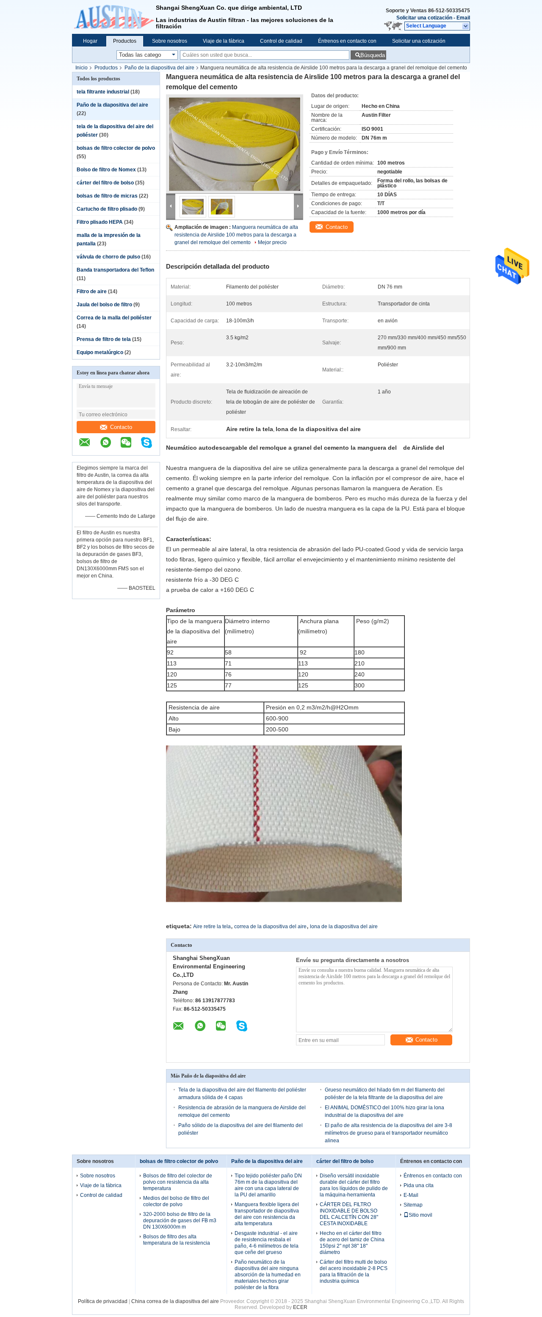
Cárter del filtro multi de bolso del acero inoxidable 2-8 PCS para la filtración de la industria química (353, 1271)
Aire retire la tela (212, 926)
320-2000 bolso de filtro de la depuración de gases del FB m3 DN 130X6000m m (179, 1220)
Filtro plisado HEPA (100, 222)
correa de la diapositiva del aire (270, 926)
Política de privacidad (102, 1301)
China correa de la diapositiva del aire (175, 1301)
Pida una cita (419, 1185)
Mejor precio (272, 242)
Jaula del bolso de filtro (104, 305)
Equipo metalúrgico (100, 352)
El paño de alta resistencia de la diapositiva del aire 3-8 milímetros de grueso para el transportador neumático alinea (388, 1133)
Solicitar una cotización (424, 18)
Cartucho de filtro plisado (107, 209)
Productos (124, 41)
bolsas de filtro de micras (107, 196)
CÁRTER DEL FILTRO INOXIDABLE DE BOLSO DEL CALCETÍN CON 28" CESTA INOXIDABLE (349, 1214)
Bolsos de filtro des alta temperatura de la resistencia (176, 1240)
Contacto (121, 427)
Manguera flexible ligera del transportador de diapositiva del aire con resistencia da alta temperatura (267, 1214)
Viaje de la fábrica (223, 41)
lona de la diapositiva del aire (344, 926)
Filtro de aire (92, 291)
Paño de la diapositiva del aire (159, 68)
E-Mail (411, 1195)
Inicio (81, 68)
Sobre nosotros (169, 41)
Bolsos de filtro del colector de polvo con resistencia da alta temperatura (177, 1182)
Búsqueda (372, 55)
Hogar (90, 41)
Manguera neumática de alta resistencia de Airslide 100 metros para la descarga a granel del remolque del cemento (236, 234)
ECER (300, 1307)
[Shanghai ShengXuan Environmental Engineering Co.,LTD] (114, 17)
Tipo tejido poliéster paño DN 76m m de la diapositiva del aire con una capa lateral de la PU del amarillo (268, 1185)
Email (463, 18)
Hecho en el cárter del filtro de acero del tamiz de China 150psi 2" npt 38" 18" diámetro (352, 1242)
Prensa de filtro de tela (104, 339)
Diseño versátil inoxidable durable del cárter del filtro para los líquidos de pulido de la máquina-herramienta (354, 1185)
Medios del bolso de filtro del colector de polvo (176, 1201)
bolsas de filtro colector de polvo (116, 148)
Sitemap (413, 1205)
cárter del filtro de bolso (105, 183)
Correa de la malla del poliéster (114, 318)
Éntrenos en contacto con (347, 41)
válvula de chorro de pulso (108, 257)
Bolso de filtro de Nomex (106, 170)
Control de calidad (281, 41)
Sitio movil (420, 1215)
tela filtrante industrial (103, 92)
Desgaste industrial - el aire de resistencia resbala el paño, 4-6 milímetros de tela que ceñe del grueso (267, 1242)
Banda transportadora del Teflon (115, 270)
